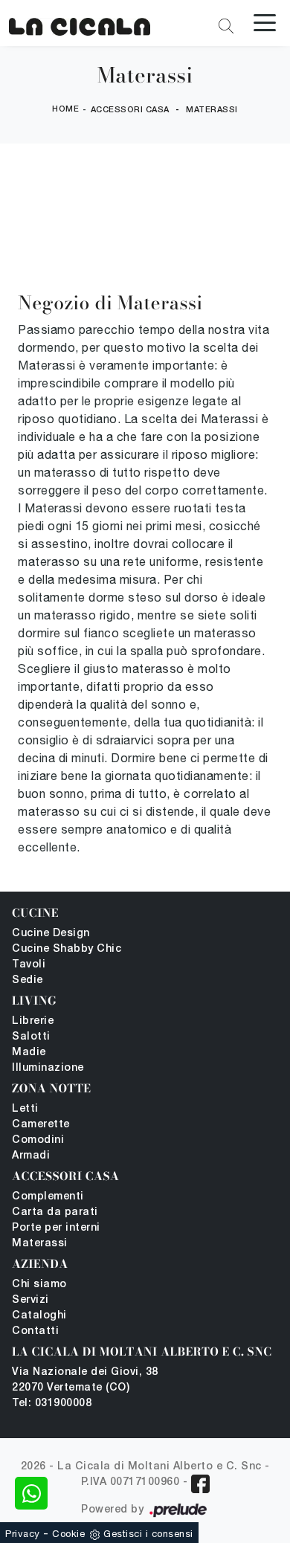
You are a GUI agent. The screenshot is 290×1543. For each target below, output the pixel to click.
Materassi (212, 110)
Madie (29, 1052)
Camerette (41, 1125)
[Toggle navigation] (265, 21)
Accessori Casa (130, 110)
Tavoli (28, 965)
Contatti (35, 1331)
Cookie (68, 1533)
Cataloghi (39, 1316)
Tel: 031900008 (51, 1403)
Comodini (38, 1140)
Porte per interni (56, 1228)
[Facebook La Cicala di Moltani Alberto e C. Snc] (200, 1484)
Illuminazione (48, 1068)
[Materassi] (79, 24)
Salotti (31, 1037)
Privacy (22, 1533)
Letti (25, 1109)
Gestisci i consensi (148, 1533)
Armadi (31, 1156)
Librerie (33, 1021)
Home (65, 109)
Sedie (27, 980)
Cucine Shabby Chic (66, 949)
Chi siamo (39, 1284)
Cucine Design (51, 933)
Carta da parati (55, 1212)
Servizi (30, 1300)
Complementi (48, 1197)
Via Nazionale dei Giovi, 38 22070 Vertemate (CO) (85, 1380)
